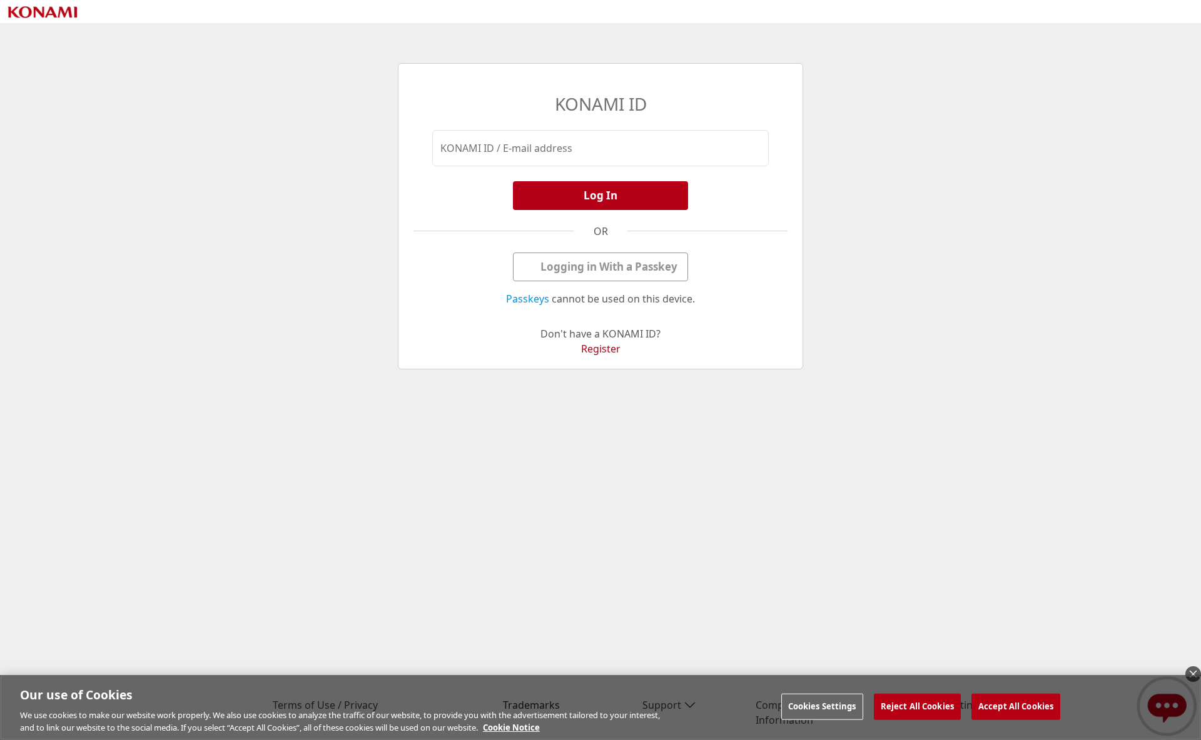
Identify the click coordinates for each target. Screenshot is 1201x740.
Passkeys (527, 299)
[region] (600, 707)
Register (601, 349)
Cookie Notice (511, 726)
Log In (600, 195)
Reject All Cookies (917, 706)
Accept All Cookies (1015, 706)
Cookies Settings (822, 706)
